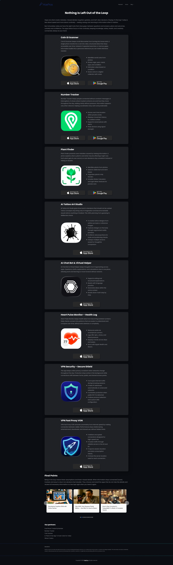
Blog (132, 4)
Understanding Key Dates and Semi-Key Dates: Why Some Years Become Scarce (59, 508)
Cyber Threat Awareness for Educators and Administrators (83, 507)
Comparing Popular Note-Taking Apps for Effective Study (113, 507)
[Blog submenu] (133, 4)
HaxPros (86, 560)
